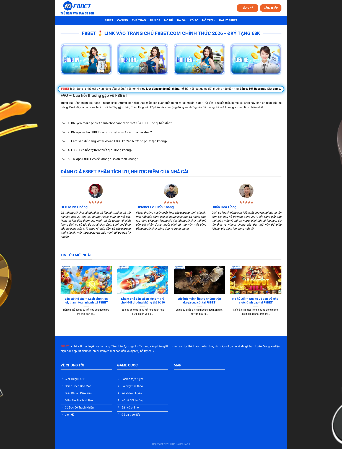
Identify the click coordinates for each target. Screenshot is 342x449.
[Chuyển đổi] (64, 123)
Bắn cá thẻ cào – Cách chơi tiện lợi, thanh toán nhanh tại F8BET (86, 300)
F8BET (109, 20)
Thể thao (139, 20)
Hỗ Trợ (207, 20)
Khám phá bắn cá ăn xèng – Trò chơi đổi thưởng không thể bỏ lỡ (143, 300)
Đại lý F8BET (228, 20)
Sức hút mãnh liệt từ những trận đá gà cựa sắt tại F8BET (199, 300)
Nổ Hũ (168, 20)
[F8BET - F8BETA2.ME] (82, 8)
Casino (122, 20)
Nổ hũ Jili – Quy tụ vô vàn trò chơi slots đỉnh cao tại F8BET (255, 300)
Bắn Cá (155, 20)
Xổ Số (194, 20)
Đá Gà (181, 20)
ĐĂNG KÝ (247, 7)
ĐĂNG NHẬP (271, 7)
